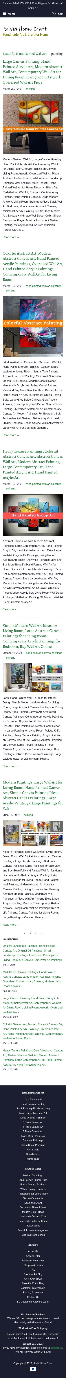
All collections (33, 1154)
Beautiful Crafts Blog (33, 1283)
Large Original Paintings (33, 1117)
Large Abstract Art (33, 1099)
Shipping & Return (33, 1265)
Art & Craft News (33, 1279)
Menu (11, 13)
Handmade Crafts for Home (33, 1221)
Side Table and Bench (33, 1234)
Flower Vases (33, 1225)
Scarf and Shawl (33, 1203)
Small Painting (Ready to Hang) (33, 1108)
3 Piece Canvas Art (33, 1122)
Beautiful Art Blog (33, 1274)
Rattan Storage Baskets (33, 1184)
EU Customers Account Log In (33, 1301)
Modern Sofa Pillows (33, 1212)
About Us (33, 1251)
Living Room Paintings (33, 1136)
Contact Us (33, 1297)
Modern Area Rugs (33, 1175)
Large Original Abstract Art (33, 1113)
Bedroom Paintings (33, 1140)
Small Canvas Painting (33, 1104)
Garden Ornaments (33, 1198)
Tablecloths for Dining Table (33, 1193)
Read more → (11, 237)
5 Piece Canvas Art (33, 1131)
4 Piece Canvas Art (33, 1126)
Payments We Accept (33, 1260)
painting (30, 88)
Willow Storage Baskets (33, 1189)
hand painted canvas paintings (43, 285)
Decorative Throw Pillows (33, 1207)
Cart (60, 13)
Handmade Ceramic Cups (33, 1216)
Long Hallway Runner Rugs (33, 1180)
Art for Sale (33, 1149)
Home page (33, 1158)
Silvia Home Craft (42, 1363)
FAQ (33, 1269)
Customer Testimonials (33, 1288)
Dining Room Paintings (33, 1145)
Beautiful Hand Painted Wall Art (25, 53)
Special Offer (33, 1256)
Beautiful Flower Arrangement (33, 1230)
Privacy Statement (33, 1292)
